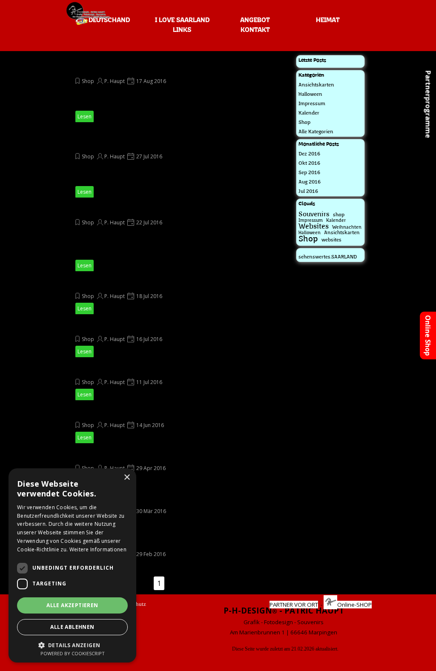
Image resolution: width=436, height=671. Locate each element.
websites (331, 240)
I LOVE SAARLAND (182, 20)
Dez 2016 (309, 154)
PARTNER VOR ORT (294, 604)
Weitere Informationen (97, 549)
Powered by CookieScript (72, 653)
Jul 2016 (308, 191)
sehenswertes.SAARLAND (327, 257)
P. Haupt (114, 81)
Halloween (310, 94)
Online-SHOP (354, 604)
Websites (313, 226)
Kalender (308, 113)
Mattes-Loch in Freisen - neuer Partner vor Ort (150, 210)
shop (338, 215)
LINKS (182, 30)
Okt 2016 (309, 163)
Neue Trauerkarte (104, 456)
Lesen (84, 116)
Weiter (190, 583)
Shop (88, 81)
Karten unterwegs (104, 327)
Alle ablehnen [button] (72, 627)
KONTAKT (255, 30)
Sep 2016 (309, 172)
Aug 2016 (309, 182)
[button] (72, 644)
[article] (156, 88)
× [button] (126, 477)
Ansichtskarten (316, 85)
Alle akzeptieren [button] (72, 605)
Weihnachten (346, 227)
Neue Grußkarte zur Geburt (120, 413)
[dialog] (72, 565)
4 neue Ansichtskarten (111, 370)
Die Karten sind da (104, 284)
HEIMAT (327, 20)
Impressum (311, 103)
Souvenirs (314, 214)
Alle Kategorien (315, 132)
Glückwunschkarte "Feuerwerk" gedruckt (140, 542)
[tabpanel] (284, 621)
